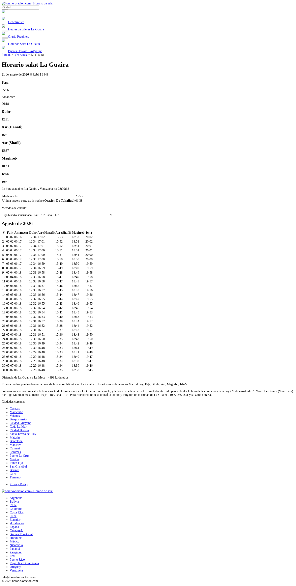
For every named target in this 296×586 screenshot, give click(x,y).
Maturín (15, 437)
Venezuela (21, 54)
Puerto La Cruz (19, 455)
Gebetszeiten (16, 22)
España (14, 527)
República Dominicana (24, 563)
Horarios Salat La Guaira (24, 44)
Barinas (14, 470)
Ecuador (15, 519)
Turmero (15, 477)
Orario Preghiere (18, 36)
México (14, 541)
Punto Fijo (16, 463)
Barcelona (16, 441)
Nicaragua (16, 545)
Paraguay (16, 552)
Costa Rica (17, 512)
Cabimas (15, 452)
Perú (13, 556)
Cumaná (15, 448)
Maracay (15, 444)
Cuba (13, 516)
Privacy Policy (19, 484)
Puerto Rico (17, 559)
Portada (6, 54)
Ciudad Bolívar (19, 430)
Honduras (16, 537)
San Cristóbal (18, 466)
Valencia (15, 415)
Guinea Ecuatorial (21, 534)
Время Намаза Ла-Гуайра (25, 51)
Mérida (14, 459)
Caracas (15, 408)
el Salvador (17, 523)
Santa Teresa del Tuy (23, 434)
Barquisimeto (18, 419)
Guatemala (16, 530)
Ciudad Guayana (20, 423)
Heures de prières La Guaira (26, 29)
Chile (13, 505)
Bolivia (14, 501)
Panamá (15, 548)
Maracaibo (16, 412)
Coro (13, 473)
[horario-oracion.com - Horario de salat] (27, 3)
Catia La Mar (18, 426)
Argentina (16, 498)
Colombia (16, 508)
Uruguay (15, 566)
